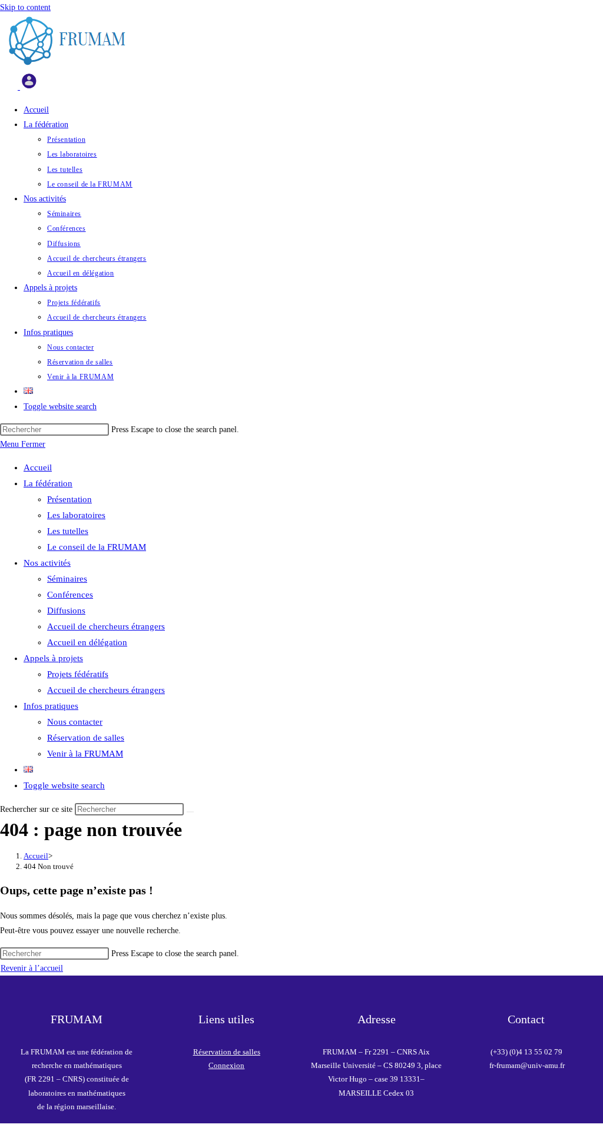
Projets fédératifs (77, 674)
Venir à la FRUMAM (85, 753)
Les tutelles (67, 531)
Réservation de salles (85, 737)
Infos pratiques (51, 706)
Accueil (38, 467)
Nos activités (47, 563)
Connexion (226, 1065)
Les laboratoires (76, 515)
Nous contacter (74, 722)
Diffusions (66, 610)
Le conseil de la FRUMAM (96, 547)
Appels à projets (53, 658)
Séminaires (67, 578)
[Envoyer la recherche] (190, 812)
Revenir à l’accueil (32, 968)
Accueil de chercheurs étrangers (106, 626)
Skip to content (25, 7)
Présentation (69, 499)
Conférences (70, 594)
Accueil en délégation (87, 642)
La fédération (48, 483)
